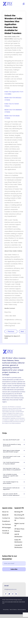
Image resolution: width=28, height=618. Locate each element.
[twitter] (9, 594)
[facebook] (5, 594)
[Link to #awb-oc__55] (23, 4)
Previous (11, 331)
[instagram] (12, 594)
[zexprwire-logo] (7, 2)
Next (22, 331)
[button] (14, 439)
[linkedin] (16, 594)
